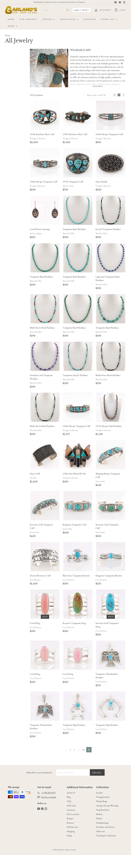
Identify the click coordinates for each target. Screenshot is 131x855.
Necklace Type (10, 231)
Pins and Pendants (15, 262)
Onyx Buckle (101, 181)
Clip (8, 173)
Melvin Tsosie (68, 185)
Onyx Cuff (35, 473)
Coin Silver (18, 203)
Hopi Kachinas (102, 809)
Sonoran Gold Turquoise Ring (107, 625)
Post (8, 178)
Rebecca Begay (36, 233)
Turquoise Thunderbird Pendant (106, 675)
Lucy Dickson (68, 579)
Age (7, 58)
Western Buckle (12, 115)
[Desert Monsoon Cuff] (44, 556)
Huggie (9, 157)
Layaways (71, 809)
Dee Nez (33, 477)
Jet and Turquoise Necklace (108, 229)
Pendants (11, 256)
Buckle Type (12, 103)
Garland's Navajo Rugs (16, 305)
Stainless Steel (11, 214)
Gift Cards (71, 805)
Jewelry (47, 19)
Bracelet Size (10, 78)
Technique (11, 311)
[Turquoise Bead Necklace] (77, 210)
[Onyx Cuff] (44, 454)
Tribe (8, 317)
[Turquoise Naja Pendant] (77, 706)
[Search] (67, 10)
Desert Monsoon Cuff (40, 575)
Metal (8, 191)
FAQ (69, 801)
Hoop (17, 152)
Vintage (9, 69)
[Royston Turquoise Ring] (77, 604)
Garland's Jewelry (14, 302)
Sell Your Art (72, 827)
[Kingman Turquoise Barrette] (110, 556)
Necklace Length (10, 222)
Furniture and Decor (105, 827)
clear (22, 274)
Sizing (69, 835)
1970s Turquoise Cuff (73, 181)
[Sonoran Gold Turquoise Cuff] (44, 505)
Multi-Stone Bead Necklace (42, 327)
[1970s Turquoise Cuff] (77, 162)
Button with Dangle (14, 146)
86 (84, 749)
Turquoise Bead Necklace (74, 229)
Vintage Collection (37, 138)
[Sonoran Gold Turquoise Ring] (110, 604)
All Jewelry (12, 282)
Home (11, 19)
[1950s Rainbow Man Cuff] (44, 115)
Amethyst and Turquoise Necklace (41, 377)
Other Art (108, 19)
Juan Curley (100, 481)
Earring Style (9, 134)
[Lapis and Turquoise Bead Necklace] (110, 257)
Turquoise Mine (11, 325)
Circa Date (11, 122)
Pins (10, 259)
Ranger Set (10, 109)
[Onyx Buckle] (110, 162)
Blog (69, 797)
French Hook (18, 173)
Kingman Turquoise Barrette (109, 575)
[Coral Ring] (44, 604)
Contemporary (12, 64)
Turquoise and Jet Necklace (75, 375)
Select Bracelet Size (13, 84)
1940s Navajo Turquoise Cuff (109, 134)
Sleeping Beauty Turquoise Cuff (108, 475)
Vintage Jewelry (103, 797)
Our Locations (73, 814)
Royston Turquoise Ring (74, 623)
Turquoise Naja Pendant (74, 724)
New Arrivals (28, 19)
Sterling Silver (11, 197)
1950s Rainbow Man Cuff (42, 134)
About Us (71, 792)
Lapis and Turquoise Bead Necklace (107, 278)
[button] (82, 10)
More (11, 26)
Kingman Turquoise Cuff (74, 524)
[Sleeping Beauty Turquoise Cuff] (110, 454)
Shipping (71, 831)
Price (8, 268)
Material (10, 185)
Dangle (9, 152)
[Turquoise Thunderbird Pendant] (110, 655)
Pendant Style (10, 249)
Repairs (70, 818)
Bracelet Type (10, 91)
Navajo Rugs (68, 19)
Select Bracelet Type (14, 98)
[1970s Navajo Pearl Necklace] (110, 407)
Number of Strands (11, 240)
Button (9, 141)
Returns (70, 822)
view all (21, 52)
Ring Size (10, 288)
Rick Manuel (35, 579)
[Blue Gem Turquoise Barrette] (77, 556)
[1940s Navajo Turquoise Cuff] (110, 115)
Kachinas (90, 19)
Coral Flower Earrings (40, 229)
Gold (21, 197)
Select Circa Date (13, 127)
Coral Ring (35, 623)
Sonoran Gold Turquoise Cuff (41, 526)
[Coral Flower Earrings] (44, 210)
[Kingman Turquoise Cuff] (77, 505)
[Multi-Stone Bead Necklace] (44, 308)
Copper (9, 208)
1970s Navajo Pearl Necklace (109, 426)
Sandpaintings (102, 822)
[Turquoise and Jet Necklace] (77, 356)
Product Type (10, 276)
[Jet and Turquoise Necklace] (110, 210)
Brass (8, 203)
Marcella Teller (69, 233)
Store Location (10, 295)
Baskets (99, 814)
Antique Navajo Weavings (107, 805)
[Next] (89, 749)
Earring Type (9, 166)
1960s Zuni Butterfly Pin (74, 473)
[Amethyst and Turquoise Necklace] (44, 356)
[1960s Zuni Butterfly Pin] (77, 454)
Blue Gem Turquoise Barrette (76, 575)
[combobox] (56, 10)
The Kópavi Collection (106, 835)
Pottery (99, 818)
